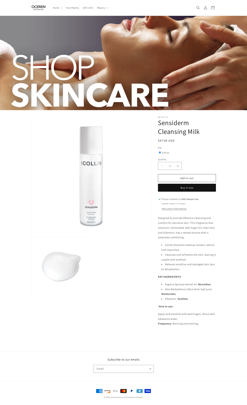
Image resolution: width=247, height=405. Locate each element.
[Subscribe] (150, 369)
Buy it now (187, 187)
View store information (174, 208)
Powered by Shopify (134, 397)
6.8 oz (165, 152)
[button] (57, 7)
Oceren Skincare (118, 397)
